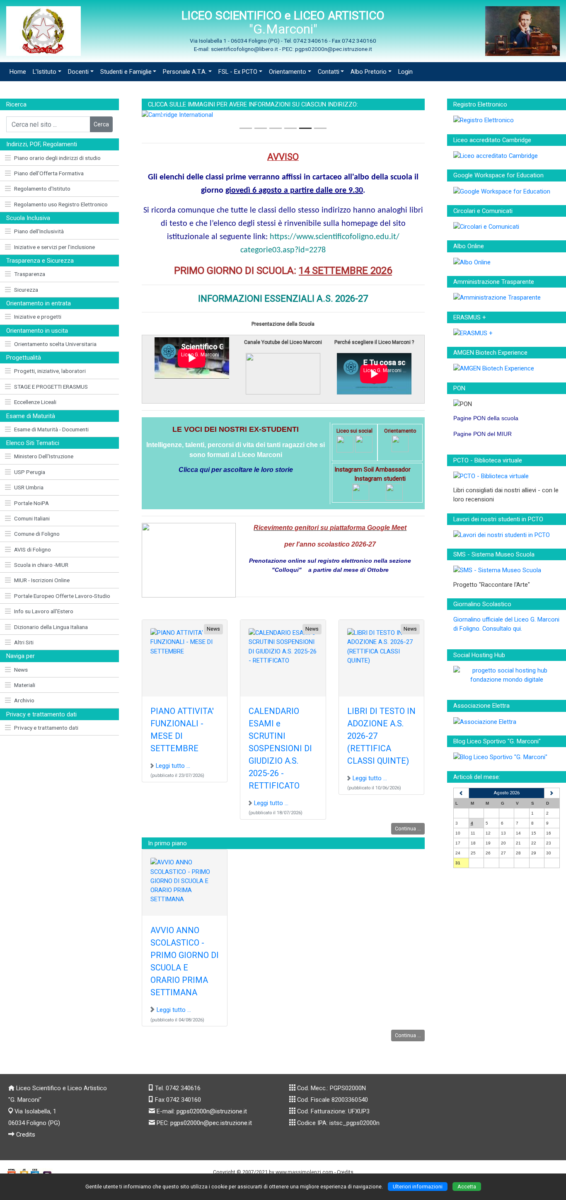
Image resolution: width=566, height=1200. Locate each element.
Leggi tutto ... (173, 765)
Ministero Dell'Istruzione (43, 456)
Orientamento (287, 71)
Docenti (78, 71)
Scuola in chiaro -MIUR (41, 564)
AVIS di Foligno (32, 549)
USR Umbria (29, 487)
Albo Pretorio (369, 71)
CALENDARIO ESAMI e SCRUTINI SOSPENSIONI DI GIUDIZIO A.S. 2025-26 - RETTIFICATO (280, 748)
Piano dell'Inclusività (39, 231)
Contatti (328, 71)
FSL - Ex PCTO (237, 71)
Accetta (466, 1186)
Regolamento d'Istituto (42, 188)
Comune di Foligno (37, 533)
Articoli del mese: (476, 777)
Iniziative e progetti (37, 316)
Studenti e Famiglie (126, 71)
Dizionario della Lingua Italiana (51, 627)
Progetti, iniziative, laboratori (50, 371)
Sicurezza (26, 289)
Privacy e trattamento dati (46, 727)
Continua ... (408, 828)
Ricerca (16, 104)
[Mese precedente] (461, 793)
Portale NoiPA (31, 503)
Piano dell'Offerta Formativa (49, 173)
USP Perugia (29, 472)
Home (18, 71)
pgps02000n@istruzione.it (212, 1111)
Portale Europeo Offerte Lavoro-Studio (62, 596)
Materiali (24, 685)
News (21, 669)
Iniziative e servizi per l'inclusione (54, 247)
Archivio (24, 700)
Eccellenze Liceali (35, 402)
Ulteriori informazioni (418, 1186)
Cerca (101, 124)
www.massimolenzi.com (304, 1172)
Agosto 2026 (506, 793)
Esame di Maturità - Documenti (51, 429)
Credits (25, 1134)
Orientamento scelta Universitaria (55, 344)
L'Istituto (44, 71)
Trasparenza (29, 274)
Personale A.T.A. (185, 71)
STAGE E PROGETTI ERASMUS (51, 386)
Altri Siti (24, 642)
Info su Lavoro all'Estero (43, 611)
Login (405, 71)
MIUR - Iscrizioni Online (42, 580)
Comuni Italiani (32, 518)
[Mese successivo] (552, 793)
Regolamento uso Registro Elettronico (61, 204)
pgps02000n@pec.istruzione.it (211, 1123)
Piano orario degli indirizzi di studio (57, 158)
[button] (163, 114)
